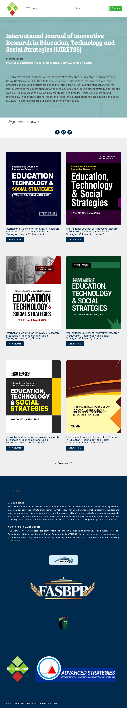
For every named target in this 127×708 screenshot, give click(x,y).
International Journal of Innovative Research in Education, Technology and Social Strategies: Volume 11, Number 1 (32, 336)
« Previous (61, 463)
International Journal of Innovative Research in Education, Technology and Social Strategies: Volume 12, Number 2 (32, 231)
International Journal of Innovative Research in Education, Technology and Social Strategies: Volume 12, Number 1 (92, 231)
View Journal (15, 239)
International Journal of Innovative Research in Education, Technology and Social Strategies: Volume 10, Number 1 (32, 440)
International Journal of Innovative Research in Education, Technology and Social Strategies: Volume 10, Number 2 (92, 336)
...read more (14, 540)
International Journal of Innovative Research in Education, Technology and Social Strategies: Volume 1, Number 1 (92, 440)
